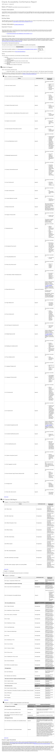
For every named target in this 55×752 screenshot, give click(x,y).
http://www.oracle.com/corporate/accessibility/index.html (12, 41)
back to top (6, 496)
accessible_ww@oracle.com (19, 24)
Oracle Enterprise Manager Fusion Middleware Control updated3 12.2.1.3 (19, 33)
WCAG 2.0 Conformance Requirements (29, 73)
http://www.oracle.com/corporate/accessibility (42, 743)
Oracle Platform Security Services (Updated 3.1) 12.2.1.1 (22, 21)
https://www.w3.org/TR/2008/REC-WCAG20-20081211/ (27, 49)
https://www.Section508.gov (20, 51)
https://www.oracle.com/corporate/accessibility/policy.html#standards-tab (23, 742)
